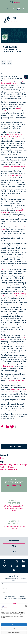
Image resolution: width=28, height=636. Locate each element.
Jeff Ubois (10, 467)
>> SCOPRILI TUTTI (14, 485)
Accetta (14, 624)
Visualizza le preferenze (14, 632)
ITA (7, 8)
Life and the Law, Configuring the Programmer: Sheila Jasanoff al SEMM (14, 508)
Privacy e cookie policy (6, 619)
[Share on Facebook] (3, 426)
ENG (12, 8)
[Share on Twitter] (12, 426)
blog (10, 465)
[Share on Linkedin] (7, 426)
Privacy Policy (15, 600)
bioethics (3, 465)
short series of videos (16, 381)
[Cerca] (23, 9)
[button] (26, 606)
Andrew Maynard (7, 366)
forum (16, 465)
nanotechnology (6, 469)
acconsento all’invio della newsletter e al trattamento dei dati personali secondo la (15, 598)
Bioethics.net (5, 269)
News (2, 458)
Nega (14, 628)
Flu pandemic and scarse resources (13, 167)
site (15, 469)
